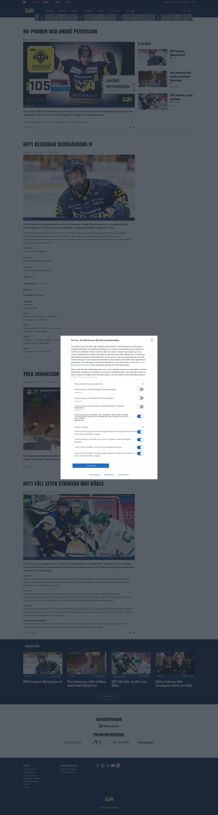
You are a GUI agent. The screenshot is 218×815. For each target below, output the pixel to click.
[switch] (140, 389)
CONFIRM (91, 466)
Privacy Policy (123, 475)
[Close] (152, 340)
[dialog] (109, 407)
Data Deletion (94, 475)
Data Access (109, 475)
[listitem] (109, 383)
